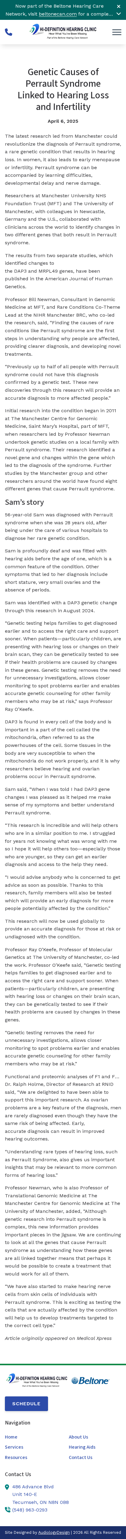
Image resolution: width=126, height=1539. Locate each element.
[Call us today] (8, 32)
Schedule (26, 1403)
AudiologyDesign (54, 1532)
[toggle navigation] (117, 32)
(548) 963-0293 (29, 1510)
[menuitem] (31, 1437)
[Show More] (118, 13)
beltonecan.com (58, 14)
